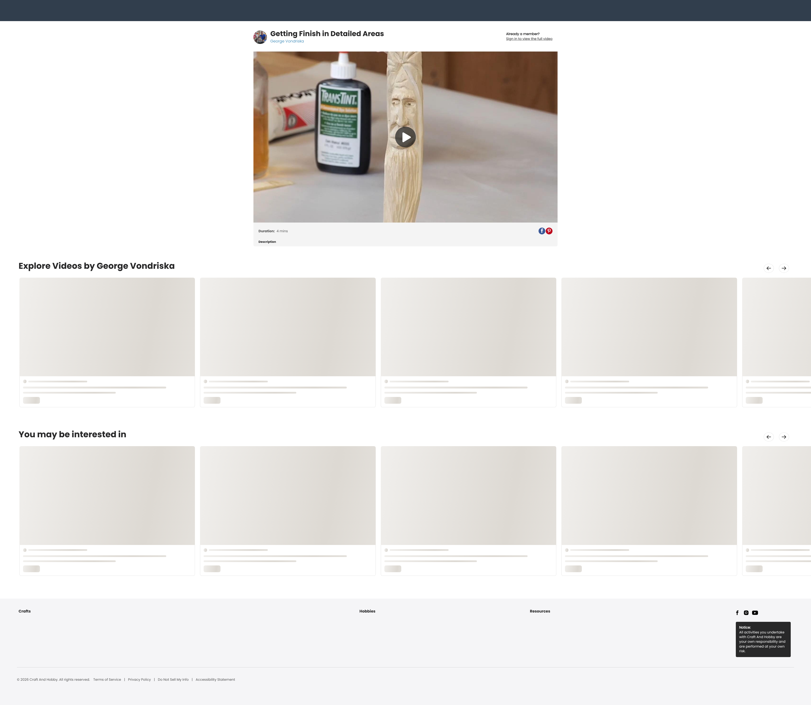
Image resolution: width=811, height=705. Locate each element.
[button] (542, 231)
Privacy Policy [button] (139, 679)
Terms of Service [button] (107, 679)
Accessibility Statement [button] (215, 679)
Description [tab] (267, 242)
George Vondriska (287, 41)
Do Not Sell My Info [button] (173, 679)
